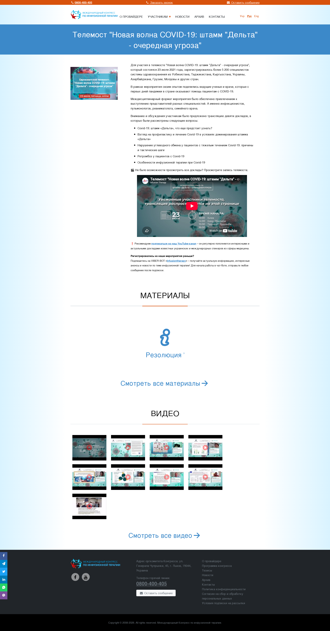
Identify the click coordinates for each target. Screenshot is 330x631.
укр (242, 16)
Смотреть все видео (160, 535)
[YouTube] (86, 577)
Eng (256, 16)
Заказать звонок (161, 2)
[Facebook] (75, 577)
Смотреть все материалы (160, 383)
